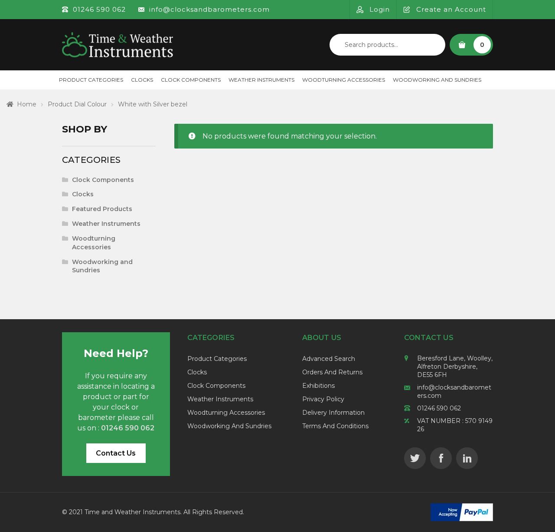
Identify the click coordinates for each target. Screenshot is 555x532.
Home (26, 104)
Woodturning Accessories (343, 79)
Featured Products (102, 209)
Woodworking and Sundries (437, 79)
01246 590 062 (439, 408)
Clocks (142, 79)
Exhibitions (318, 386)
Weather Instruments (261, 79)
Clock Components (191, 79)
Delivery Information (333, 412)
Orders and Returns (332, 372)
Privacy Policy (323, 399)
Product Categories (91, 79)
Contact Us (116, 453)
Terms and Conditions (335, 426)
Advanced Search (328, 359)
